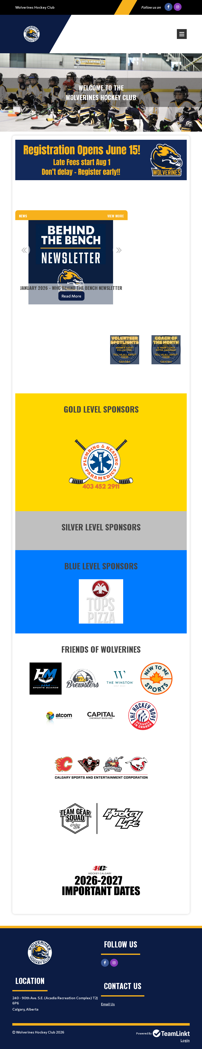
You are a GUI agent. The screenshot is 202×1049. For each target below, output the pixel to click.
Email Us (108, 1004)
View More (115, 215)
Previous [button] (24, 250)
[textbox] (101, 172)
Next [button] (119, 250)
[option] (71, 262)
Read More (71, 296)
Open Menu (182, 34)
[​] (101, 461)
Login (185, 1040)
